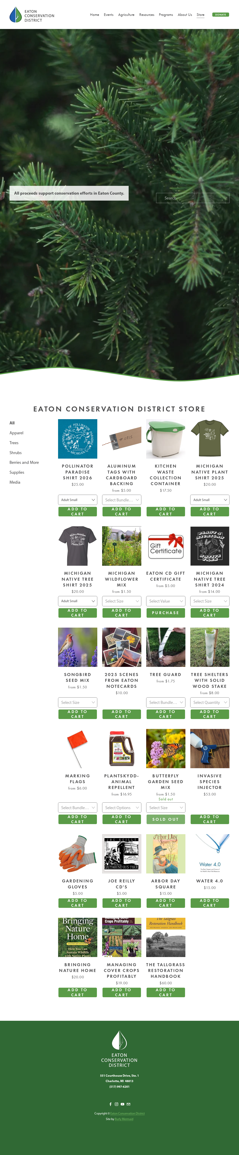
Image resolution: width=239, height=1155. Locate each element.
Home (94, 14)
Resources (146, 14)
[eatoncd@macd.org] (128, 1104)
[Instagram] (116, 1104)
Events (108, 14)
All (12, 423)
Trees (14, 442)
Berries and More (24, 462)
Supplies (17, 472)
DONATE (220, 14)
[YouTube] (122, 1104)
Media (15, 482)
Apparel (16, 432)
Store (200, 14)
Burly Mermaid (124, 1119)
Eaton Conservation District (127, 1113)
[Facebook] (110, 1104)
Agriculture (126, 14)
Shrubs (16, 452)
